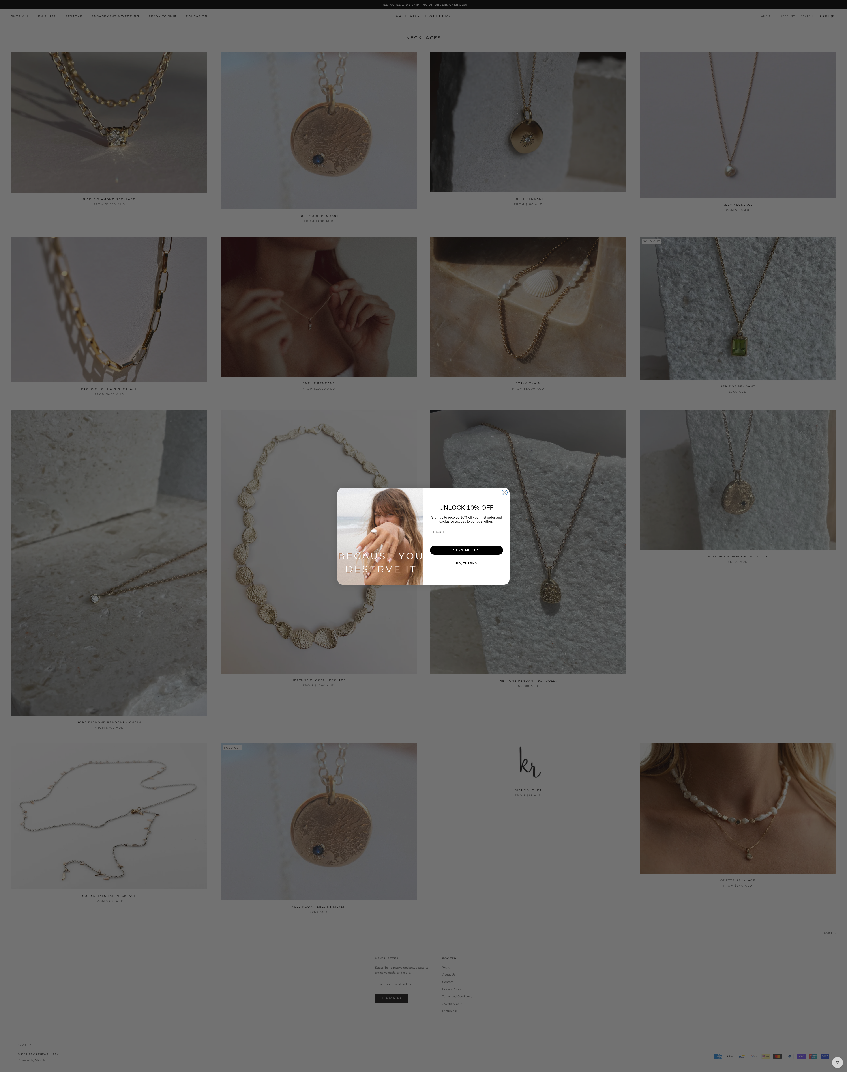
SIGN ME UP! (466, 550)
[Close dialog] (504, 492)
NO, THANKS (466, 563)
